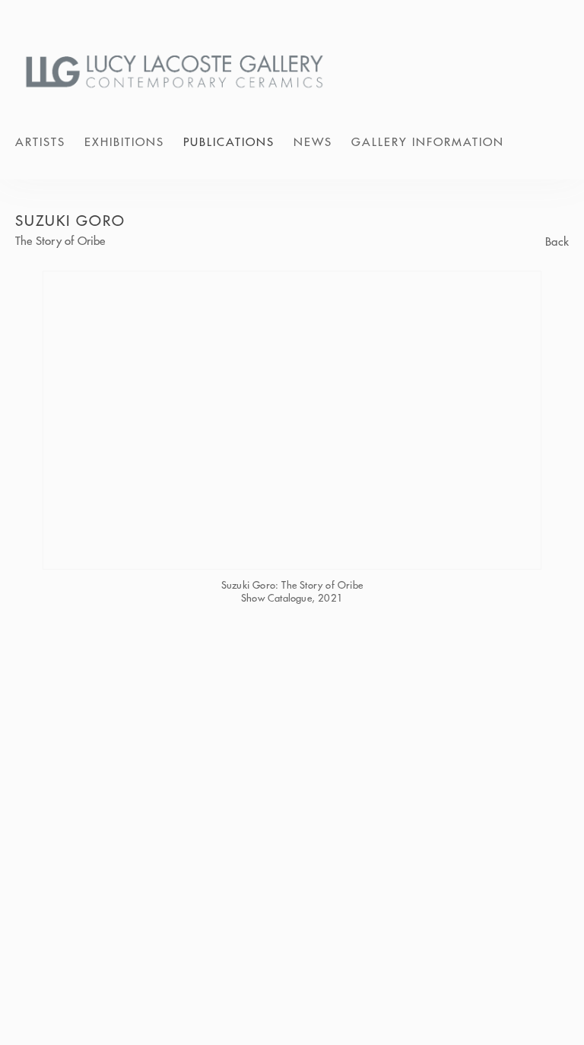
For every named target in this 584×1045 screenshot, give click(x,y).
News (313, 142)
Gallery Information (427, 142)
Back (557, 242)
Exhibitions (124, 142)
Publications (229, 142)
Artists (40, 142)
